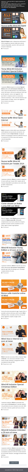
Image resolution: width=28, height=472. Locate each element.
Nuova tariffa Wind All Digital (13, 26)
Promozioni (6, 48)
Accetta (4, 9)
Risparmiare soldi (7, 364)
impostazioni (13, 7)
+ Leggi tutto (14, 462)
